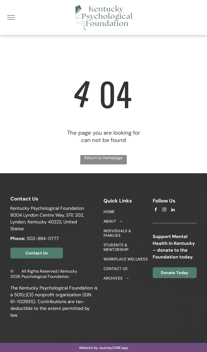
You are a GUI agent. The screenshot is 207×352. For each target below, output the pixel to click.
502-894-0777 (43, 239)
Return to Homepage (103, 157)
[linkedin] (173, 210)
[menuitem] (126, 212)
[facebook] (156, 210)
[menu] (11, 17)
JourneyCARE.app (113, 347)
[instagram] (164, 210)
